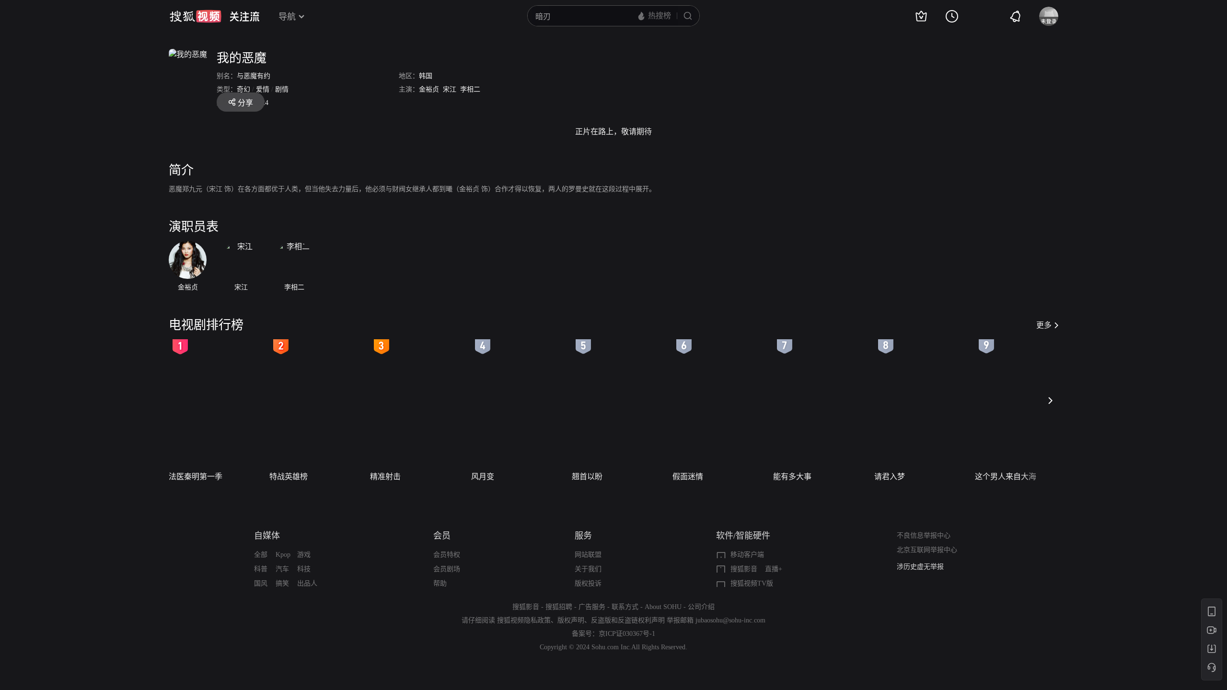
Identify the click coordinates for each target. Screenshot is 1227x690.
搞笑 (282, 583)
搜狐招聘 (558, 606)
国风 (260, 583)
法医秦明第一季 (195, 476)
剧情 (282, 89)
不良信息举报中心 (923, 535)
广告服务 (592, 606)
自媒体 (267, 535)
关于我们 (588, 569)
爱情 (262, 89)
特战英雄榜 (288, 476)
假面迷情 (687, 476)
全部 (260, 554)
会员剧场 (446, 569)
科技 (304, 569)
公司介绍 (701, 606)
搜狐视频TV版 (751, 583)
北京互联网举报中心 (927, 549)
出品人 (307, 583)
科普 (260, 569)
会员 (442, 535)
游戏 (304, 554)
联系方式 (625, 606)
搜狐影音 (743, 569)
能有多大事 (792, 476)
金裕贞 (429, 89)
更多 (1044, 325)
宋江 (449, 89)
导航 (287, 16)
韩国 (425, 76)
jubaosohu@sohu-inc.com (730, 620)
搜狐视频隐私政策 (524, 620)
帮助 (440, 583)
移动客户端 (747, 554)
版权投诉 (588, 583)
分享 (245, 103)
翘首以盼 (587, 476)
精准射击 (385, 476)
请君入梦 (889, 476)
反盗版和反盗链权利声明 (628, 620)
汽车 (282, 569)
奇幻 (243, 89)
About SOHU (663, 606)
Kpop (283, 554)
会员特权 (446, 554)
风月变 (482, 476)
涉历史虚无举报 (920, 566)
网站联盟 (588, 554)
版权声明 (570, 620)
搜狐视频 (195, 16)
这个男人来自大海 (1005, 476)
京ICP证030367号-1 (627, 633)
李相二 (470, 89)
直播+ (773, 569)
